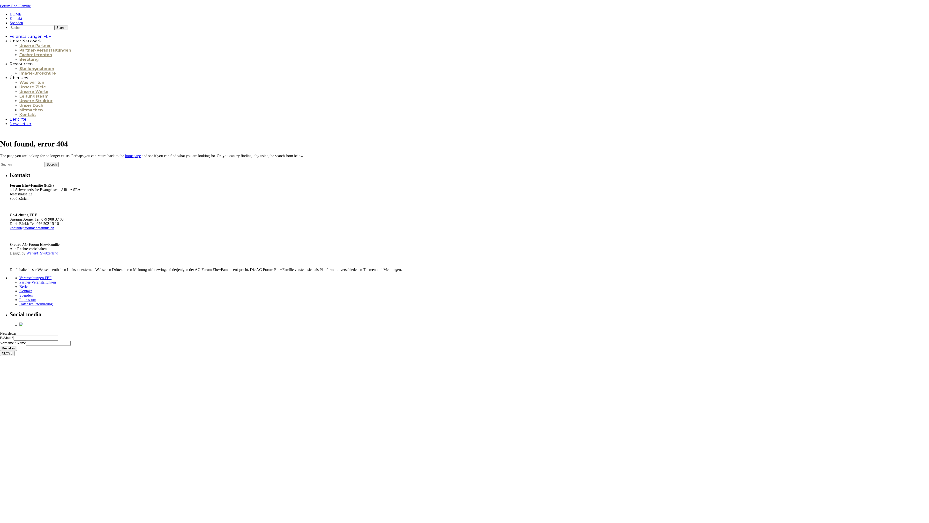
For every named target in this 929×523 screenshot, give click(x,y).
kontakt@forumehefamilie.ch (32, 228)
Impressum (27, 300)
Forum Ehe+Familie (15, 6)
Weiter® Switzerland (42, 253)
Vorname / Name (13, 343)
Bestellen (8, 348)
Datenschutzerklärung (36, 304)
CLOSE (7, 353)
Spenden (26, 295)
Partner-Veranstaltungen (37, 282)
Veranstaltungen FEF (35, 278)
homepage (133, 156)
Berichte (25, 287)
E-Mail (7, 338)
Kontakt (25, 291)
